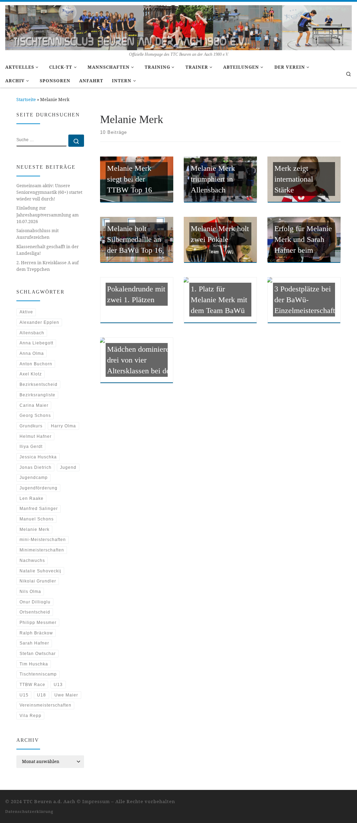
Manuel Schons (37, 519)
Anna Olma (32, 353)
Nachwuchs (32, 560)
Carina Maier (34, 405)
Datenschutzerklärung (29, 811)
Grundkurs (31, 426)
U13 (58, 684)
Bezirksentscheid (39, 384)
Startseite (26, 99)
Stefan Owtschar (38, 653)
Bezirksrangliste (37, 395)
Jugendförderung (39, 488)
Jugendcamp (34, 477)
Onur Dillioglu (35, 602)
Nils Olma (30, 591)
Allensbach (32, 332)
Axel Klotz (31, 374)
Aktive (26, 312)
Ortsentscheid (35, 612)
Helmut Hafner (36, 436)
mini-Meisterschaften (43, 539)
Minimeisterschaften (42, 550)
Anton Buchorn (36, 363)
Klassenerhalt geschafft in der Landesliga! (47, 250)
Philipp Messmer (38, 622)
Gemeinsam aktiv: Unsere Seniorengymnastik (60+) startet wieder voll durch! (49, 192)
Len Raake (32, 498)
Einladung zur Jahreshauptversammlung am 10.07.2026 (47, 214)
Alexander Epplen (39, 322)
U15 (24, 695)
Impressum (96, 801)
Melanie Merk (35, 529)
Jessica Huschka (38, 457)
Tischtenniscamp (38, 674)
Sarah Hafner (34, 643)
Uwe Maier (66, 695)
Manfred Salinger (39, 508)
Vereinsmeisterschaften (45, 705)
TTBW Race (32, 684)
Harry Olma (63, 426)
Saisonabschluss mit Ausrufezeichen (37, 234)
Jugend (68, 467)
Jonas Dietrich (36, 467)
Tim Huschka (34, 664)
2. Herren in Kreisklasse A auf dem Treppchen (47, 266)
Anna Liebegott (36, 343)
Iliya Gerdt (31, 446)
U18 (41, 695)
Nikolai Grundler (38, 581)
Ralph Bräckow (36, 633)
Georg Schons (35, 415)
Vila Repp (30, 715)
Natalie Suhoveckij (40, 571)
